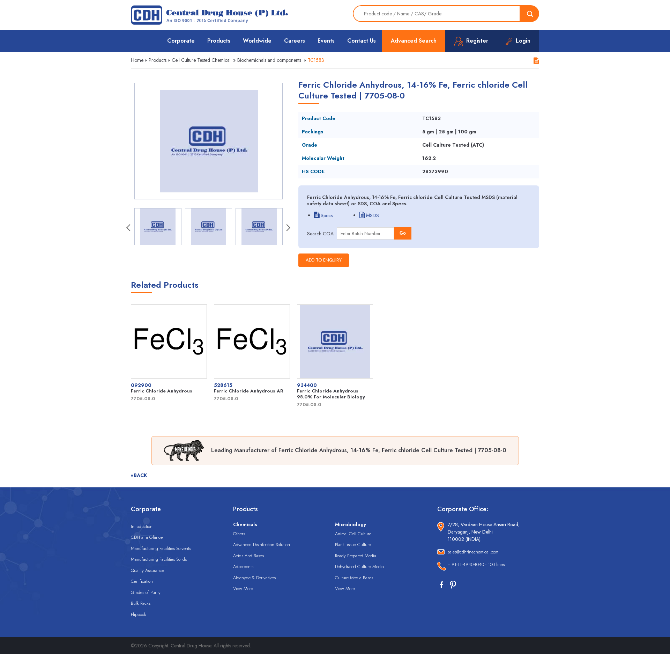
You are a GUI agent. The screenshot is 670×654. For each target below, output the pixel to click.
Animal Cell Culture (353, 533)
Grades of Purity (146, 592)
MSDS (372, 215)
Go (403, 233)
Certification (142, 581)
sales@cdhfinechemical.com (473, 552)
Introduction (141, 526)
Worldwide (257, 41)
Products (218, 41)
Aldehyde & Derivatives (254, 577)
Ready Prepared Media (355, 555)
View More (243, 588)
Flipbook (138, 614)
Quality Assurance (147, 570)
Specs (326, 215)
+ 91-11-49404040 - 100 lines (476, 564)
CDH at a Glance (147, 537)
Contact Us (361, 41)
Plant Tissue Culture (353, 544)
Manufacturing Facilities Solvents (161, 548)
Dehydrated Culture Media (359, 566)
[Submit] (529, 13)
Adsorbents (243, 566)
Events (326, 41)
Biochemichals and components (269, 60)
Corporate (181, 41)
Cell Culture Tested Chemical (201, 60)
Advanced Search (414, 41)
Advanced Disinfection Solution (261, 544)
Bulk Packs (140, 603)
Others (239, 533)
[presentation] (129, 228)
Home (137, 60)
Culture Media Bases (354, 577)
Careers (294, 41)
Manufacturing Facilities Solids (159, 559)
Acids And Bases (248, 555)
